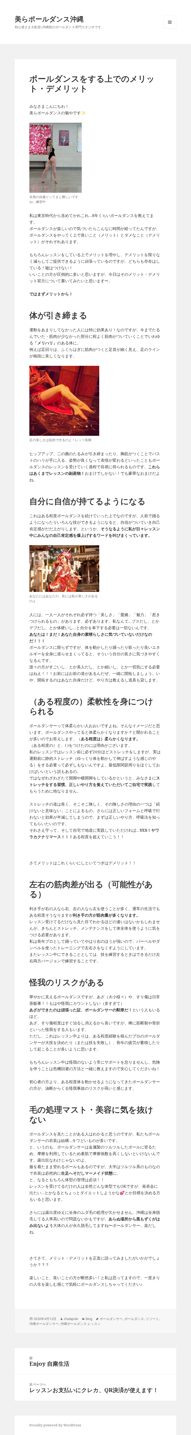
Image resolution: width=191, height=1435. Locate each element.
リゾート (152, 1318)
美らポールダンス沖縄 (49, 18)
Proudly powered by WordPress (55, 1425)
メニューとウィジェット (170, 28)
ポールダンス (134, 1318)
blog (89, 1318)
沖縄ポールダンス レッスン (81, 1323)
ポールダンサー (111, 1318)
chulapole (71, 1318)
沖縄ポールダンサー (44, 1323)
